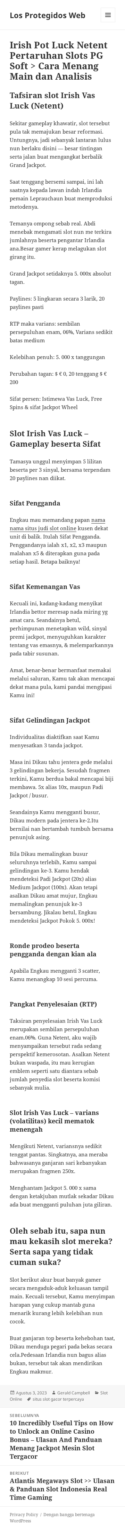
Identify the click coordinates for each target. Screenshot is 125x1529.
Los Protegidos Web (47, 15)
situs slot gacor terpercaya (58, 1399)
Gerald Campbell (73, 1393)
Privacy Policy (24, 1515)
